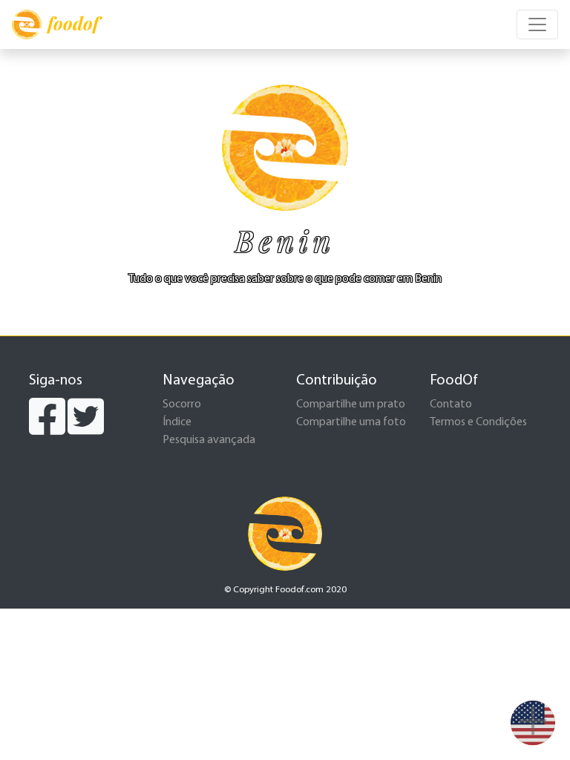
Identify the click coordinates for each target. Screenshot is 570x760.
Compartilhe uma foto (351, 422)
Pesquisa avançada (209, 440)
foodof (73, 23)
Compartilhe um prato (350, 404)
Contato (451, 404)
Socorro (182, 404)
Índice (177, 422)
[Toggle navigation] (537, 24)
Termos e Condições (478, 422)
